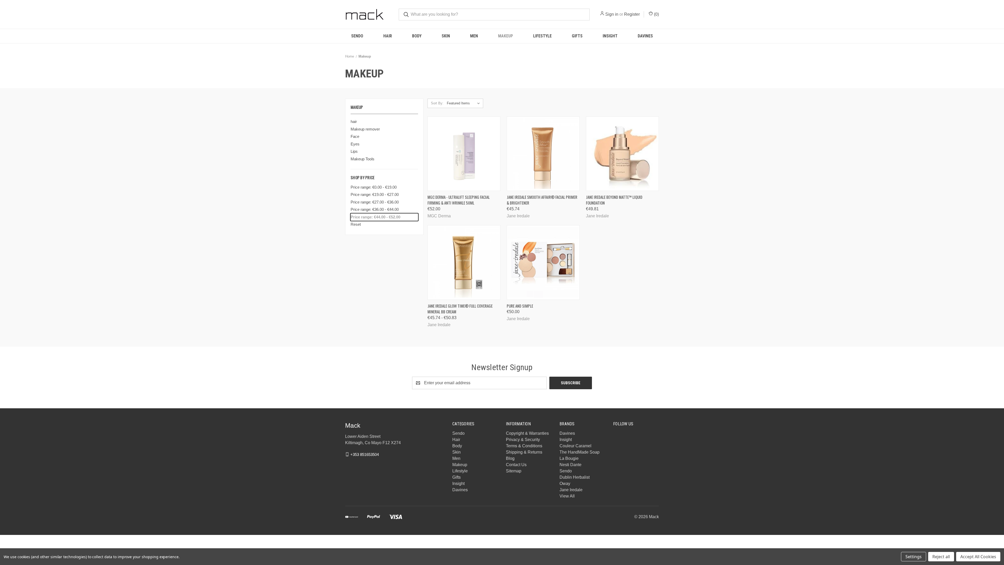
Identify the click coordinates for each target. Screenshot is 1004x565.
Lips (354, 151)
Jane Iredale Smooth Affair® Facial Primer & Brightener (542, 200)
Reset (356, 224)
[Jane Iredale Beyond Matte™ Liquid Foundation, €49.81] (622, 153)
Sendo (357, 35)
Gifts (577, 35)
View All (567, 496)
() (656, 14)
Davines (645, 35)
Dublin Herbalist (575, 477)
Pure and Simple (520, 306)
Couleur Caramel (575, 446)
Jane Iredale (571, 490)
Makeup (505, 35)
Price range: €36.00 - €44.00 (375, 209)
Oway (565, 483)
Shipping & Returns (524, 452)
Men (474, 35)
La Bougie (569, 458)
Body (416, 35)
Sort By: (437, 103)
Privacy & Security (523, 439)
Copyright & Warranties (527, 433)
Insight (610, 35)
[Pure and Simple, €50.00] (543, 262)
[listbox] (464, 103)
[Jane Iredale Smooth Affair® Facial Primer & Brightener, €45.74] (543, 153)
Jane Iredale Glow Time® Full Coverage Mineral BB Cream (460, 309)
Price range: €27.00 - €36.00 (375, 202)
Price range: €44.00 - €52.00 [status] (375, 217)
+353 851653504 (364, 454)
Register (632, 14)
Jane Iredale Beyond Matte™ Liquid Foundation (614, 200)
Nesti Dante (570, 464)
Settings (913, 557)
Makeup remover (365, 129)
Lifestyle (542, 35)
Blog (510, 458)
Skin (446, 35)
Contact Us (516, 464)
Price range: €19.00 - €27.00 (375, 194)
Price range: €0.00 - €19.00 (374, 187)
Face (355, 136)
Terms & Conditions (524, 446)
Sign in (611, 14)
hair (354, 121)
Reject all (941, 557)
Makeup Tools (362, 159)
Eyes (355, 144)
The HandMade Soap (580, 452)
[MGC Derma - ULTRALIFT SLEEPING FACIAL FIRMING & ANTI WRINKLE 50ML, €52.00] (464, 153)
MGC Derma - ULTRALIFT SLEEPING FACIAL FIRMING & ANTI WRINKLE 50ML (458, 200)
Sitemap (513, 471)
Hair (387, 35)
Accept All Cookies (978, 557)
